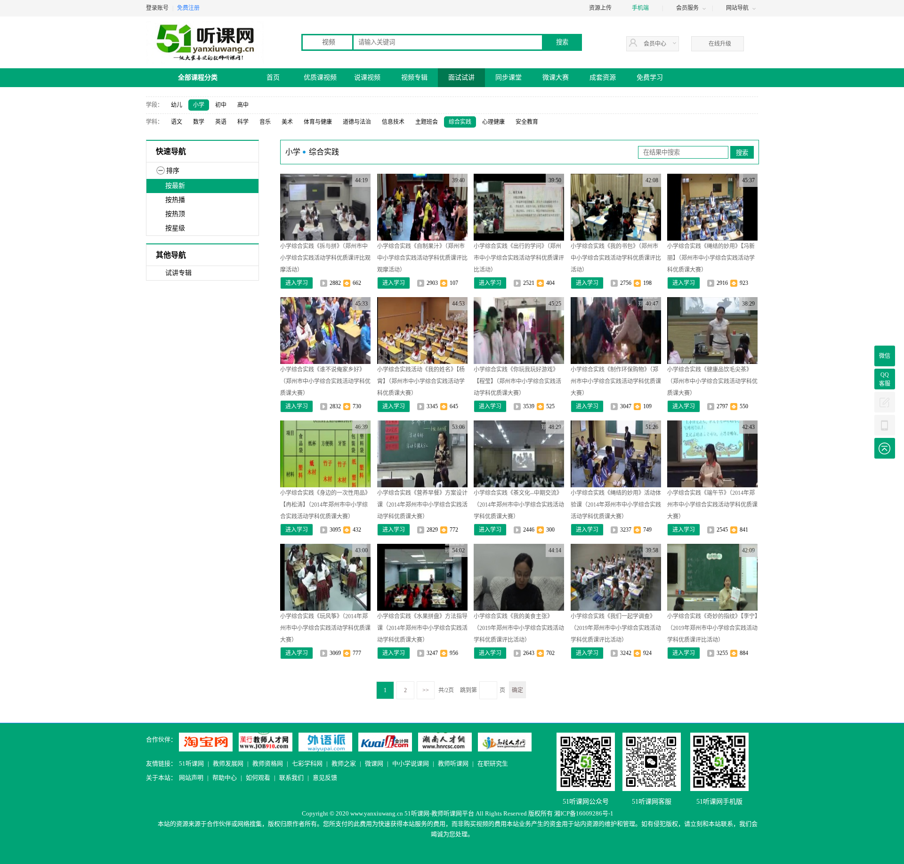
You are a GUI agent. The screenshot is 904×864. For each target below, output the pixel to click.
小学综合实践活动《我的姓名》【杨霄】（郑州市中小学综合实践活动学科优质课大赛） (421, 381)
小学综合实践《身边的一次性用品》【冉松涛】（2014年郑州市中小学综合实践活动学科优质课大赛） (325, 505)
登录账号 (157, 8)
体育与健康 (318, 122)
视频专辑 (414, 77)
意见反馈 (325, 777)
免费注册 (188, 8)
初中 (220, 105)
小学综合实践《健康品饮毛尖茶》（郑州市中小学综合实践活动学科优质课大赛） (712, 381)
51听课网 (191, 763)
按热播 (175, 199)
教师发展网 (228, 763)
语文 (176, 122)
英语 (220, 122)
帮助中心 (224, 777)
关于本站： (161, 777)
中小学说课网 (410, 763)
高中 (243, 105)
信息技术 (393, 122)
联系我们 (291, 777)
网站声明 (191, 777)
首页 (273, 77)
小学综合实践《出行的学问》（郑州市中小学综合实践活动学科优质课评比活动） (519, 258)
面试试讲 (461, 77)
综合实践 (460, 122)
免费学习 (650, 77)
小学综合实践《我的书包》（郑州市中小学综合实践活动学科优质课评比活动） (616, 258)
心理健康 (493, 122)
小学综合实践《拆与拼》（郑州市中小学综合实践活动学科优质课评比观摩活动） (325, 258)
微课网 (374, 763)
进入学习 (296, 283)
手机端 (640, 8)
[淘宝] (206, 742)
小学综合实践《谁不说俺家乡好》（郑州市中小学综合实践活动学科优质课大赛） (325, 381)
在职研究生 (492, 763)
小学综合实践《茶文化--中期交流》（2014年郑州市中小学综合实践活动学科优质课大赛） (519, 505)
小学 (198, 105)
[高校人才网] (505, 742)
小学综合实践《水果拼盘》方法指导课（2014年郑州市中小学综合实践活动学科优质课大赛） (422, 628)
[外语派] (325, 742)
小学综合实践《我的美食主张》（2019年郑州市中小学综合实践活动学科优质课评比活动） (519, 628)
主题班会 (426, 122)
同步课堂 (508, 77)
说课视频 (367, 77)
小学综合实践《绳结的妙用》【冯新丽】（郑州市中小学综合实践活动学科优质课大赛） (711, 258)
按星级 (175, 228)
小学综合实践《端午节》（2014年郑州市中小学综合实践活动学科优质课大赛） (712, 505)
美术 (287, 122)
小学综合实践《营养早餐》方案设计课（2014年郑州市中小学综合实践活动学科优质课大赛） (422, 505)
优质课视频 (320, 77)
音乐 (265, 122)
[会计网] (385, 742)
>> (425, 690)
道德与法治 (357, 122)
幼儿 (176, 105)
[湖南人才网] (445, 742)
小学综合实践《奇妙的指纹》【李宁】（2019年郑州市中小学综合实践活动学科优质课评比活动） (712, 628)
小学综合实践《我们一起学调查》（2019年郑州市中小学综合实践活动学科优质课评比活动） (616, 628)
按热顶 (175, 214)
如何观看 (258, 777)
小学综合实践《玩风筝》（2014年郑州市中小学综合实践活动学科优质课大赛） (325, 628)
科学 (243, 122)
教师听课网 (453, 763)
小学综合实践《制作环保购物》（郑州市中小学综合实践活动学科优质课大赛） (616, 381)
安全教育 (527, 122)
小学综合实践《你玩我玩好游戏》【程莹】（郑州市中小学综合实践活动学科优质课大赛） (517, 381)
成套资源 (602, 77)
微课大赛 (555, 77)
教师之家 (343, 763)
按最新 (175, 185)
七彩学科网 (307, 763)
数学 (198, 122)
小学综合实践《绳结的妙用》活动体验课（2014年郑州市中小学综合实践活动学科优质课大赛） (616, 505)
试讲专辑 (178, 272)
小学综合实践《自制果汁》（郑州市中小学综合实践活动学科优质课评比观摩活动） (422, 258)
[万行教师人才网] (265, 742)
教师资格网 (267, 763)
